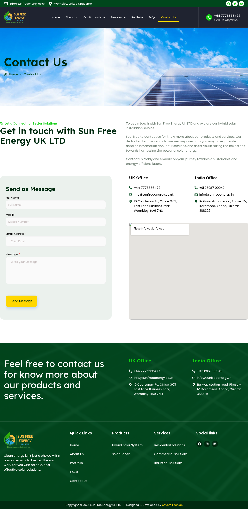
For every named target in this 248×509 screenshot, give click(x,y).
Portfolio (137, 17)
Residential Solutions (169, 445)
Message (13, 254)
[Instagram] (207, 444)
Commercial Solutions (171, 454)
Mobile (10, 214)
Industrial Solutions (168, 463)
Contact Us (169, 17)
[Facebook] (199, 444)
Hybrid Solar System (127, 445)
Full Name (12, 197)
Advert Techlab (172, 505)
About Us (72, 17)
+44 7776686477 (227, 16)
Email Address (16, 233)
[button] (94, 17)
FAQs (152, 17)
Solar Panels (121, 454)
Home (56, 17)
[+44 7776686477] (209, 17)
